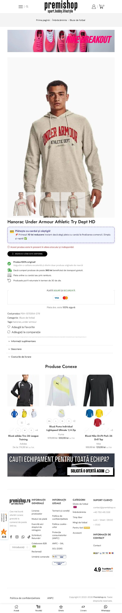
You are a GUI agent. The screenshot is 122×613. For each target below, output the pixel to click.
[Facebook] (11, 536)
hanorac (17, 321)
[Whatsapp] (23, 536)
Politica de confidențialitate (25, 598)
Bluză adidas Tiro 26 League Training (23, 437)
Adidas (23, 443)
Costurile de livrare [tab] (21, 356)
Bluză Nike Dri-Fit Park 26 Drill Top (98, 437)
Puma (61, 434)
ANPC (50, 598)
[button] (90, 471)
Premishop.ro (99, 597)
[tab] (59, 341)
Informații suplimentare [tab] (23, 341)
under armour (29, 321)
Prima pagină (43, 20)
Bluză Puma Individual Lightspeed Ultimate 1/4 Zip (61, 428)
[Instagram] (16, 536)
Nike (98, 443)
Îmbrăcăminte (59, 20)
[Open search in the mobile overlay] (27, 6)
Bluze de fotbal (77, 20)
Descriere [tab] (16, 349)
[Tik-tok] (29, 536)
